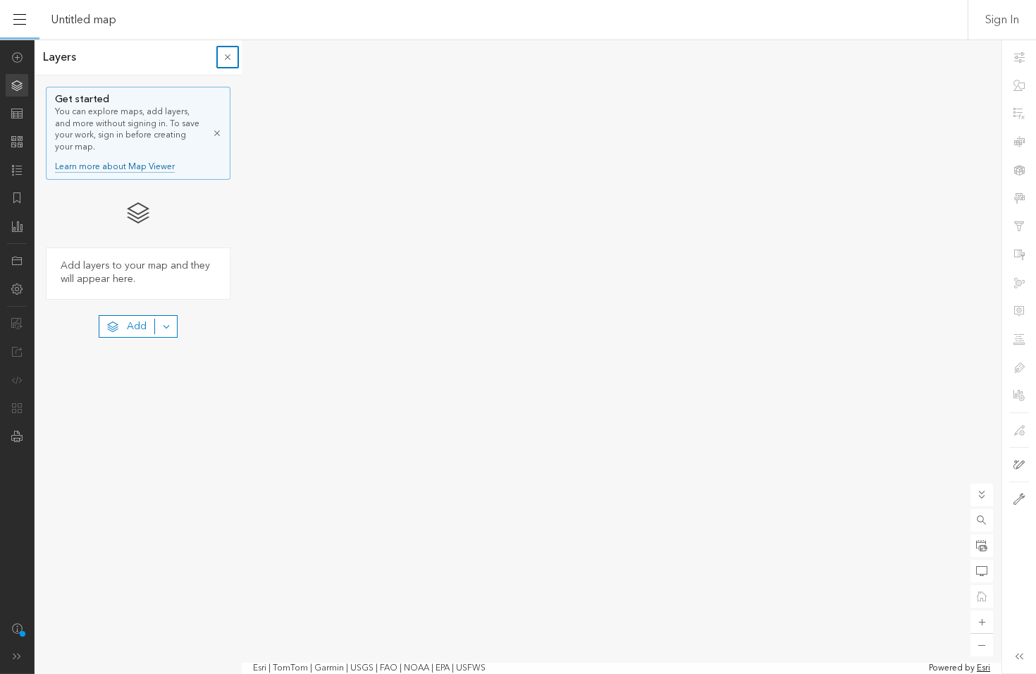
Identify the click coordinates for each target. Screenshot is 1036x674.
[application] (518, 356)
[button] (981, 520)
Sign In (1002, 20)
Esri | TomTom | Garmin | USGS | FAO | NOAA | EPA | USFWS (369, 668)
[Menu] (19, 19)
